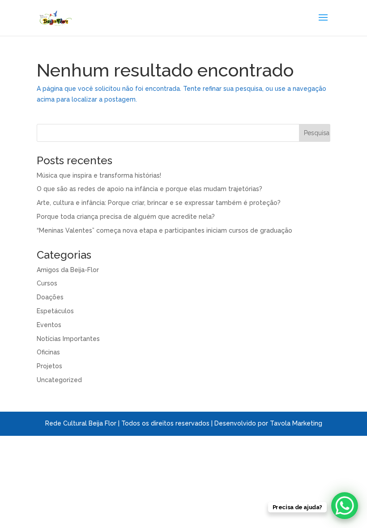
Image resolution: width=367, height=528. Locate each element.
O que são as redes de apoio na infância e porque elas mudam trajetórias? (149, 188)
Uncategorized (59, 379)
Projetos (49, 366)
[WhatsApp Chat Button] (344, 505)
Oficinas (48, 352)
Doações (50, 297)
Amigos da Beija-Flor (68, 269)
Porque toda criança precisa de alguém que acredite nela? (126, 216)
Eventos (49, 324)
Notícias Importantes (68, 338)
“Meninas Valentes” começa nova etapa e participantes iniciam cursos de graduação (164, 230)
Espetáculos (55, 311)
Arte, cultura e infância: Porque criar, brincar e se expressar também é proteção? (159, 202)
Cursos (47, 283)
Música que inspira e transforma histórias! (99, 175)
